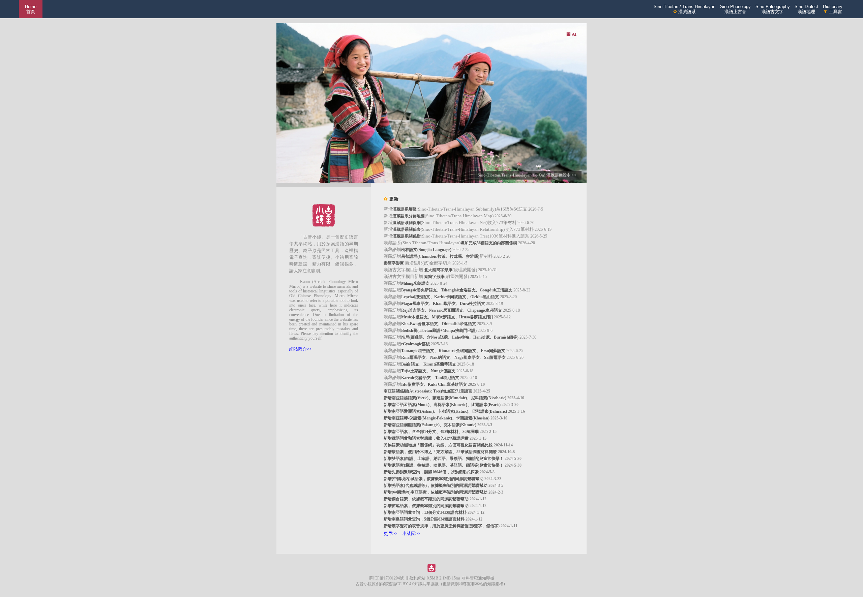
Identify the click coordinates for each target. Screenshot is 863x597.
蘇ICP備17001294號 (386, 578)
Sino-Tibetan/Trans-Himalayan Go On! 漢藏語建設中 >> (527, 175)
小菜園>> (411, 533)
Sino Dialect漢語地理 (806, 9)
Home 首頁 (30, 9)
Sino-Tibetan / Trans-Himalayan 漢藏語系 (684, 9)
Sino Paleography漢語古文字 (772, 9)
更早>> (390, 533)
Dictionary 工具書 (832, 9)
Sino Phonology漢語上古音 (735, 9)
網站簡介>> (300, 348)
